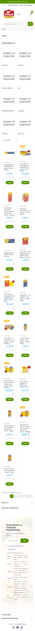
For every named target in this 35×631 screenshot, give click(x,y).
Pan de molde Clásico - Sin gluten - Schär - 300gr (25, 340)
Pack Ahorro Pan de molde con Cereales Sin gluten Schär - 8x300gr (25, 428)
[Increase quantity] (13, 177)
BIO (19, 88)
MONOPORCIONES (8, 111)
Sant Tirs (21, 134)
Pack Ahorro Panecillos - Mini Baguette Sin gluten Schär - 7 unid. (9, 297)
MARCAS (21, 65)
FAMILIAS (5, 65)
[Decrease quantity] (6, 177)
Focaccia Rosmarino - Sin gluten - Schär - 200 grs (25, 211)
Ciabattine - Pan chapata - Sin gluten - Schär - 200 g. (25, 297)
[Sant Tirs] (25, 123)
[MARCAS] (25, 55)
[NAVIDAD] (25, 100)
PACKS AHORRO (7, 88)
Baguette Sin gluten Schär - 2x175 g (9, 254)
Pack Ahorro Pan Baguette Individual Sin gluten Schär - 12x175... (25, 167)
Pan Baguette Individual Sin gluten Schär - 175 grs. (9, 167)
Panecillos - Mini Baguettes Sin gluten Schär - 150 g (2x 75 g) (25, 254)
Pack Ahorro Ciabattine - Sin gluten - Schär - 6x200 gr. (9, 340)
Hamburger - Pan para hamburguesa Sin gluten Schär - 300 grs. (9, 211)
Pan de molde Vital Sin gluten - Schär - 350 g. (9, 470)
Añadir (9, 182)
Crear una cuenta (26, 5)
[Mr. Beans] (9, 123)
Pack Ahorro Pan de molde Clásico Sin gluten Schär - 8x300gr (9, 384)
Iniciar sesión (12, 5)
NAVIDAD (21, 111)
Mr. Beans (5, 134)
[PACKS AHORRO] (9, 77)
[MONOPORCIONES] (9, 100)
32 (27, 496)
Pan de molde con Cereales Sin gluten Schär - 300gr (8, 428)
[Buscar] (30, 24)
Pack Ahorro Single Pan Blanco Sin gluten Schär (24, 384)
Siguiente (31, 496)
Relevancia (10, 140)
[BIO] (25, 77)
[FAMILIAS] (9, 55)
